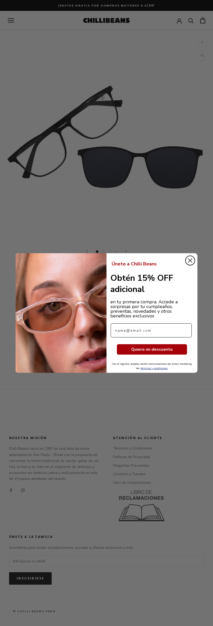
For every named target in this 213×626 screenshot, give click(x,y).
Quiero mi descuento (152, 349)
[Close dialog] (190, 260)
